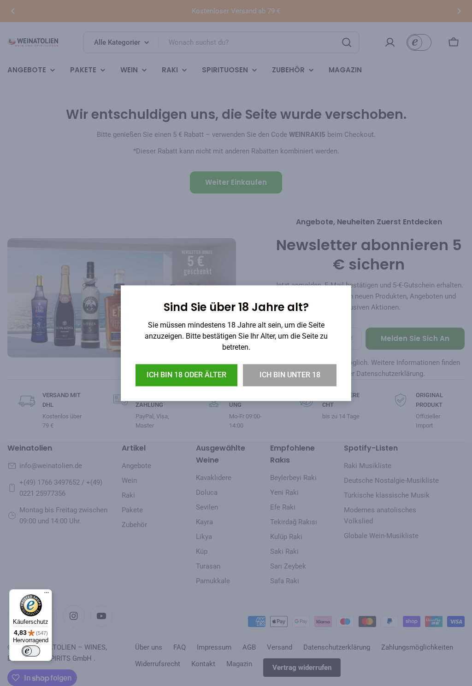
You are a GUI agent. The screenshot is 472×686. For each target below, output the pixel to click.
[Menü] (46, 594)
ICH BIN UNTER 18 (290, 374)
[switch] (31, 651)
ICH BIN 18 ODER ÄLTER (186, 374)
